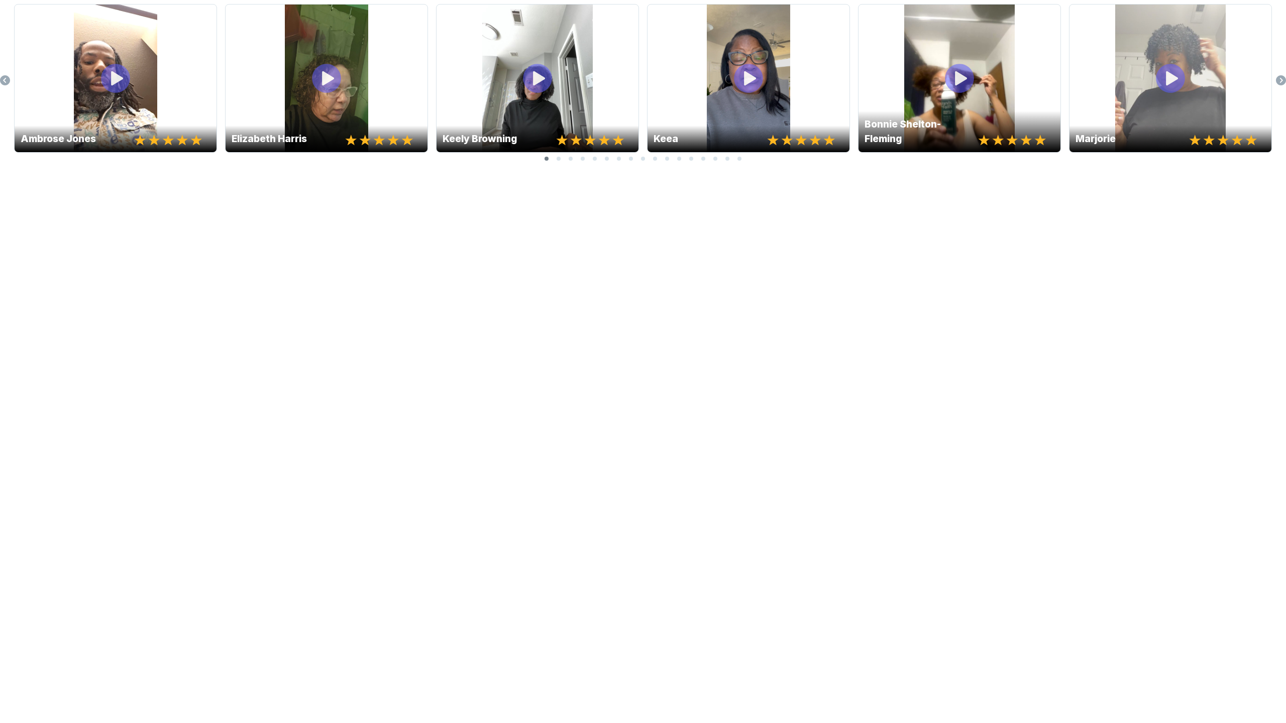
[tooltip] (26, 16)
